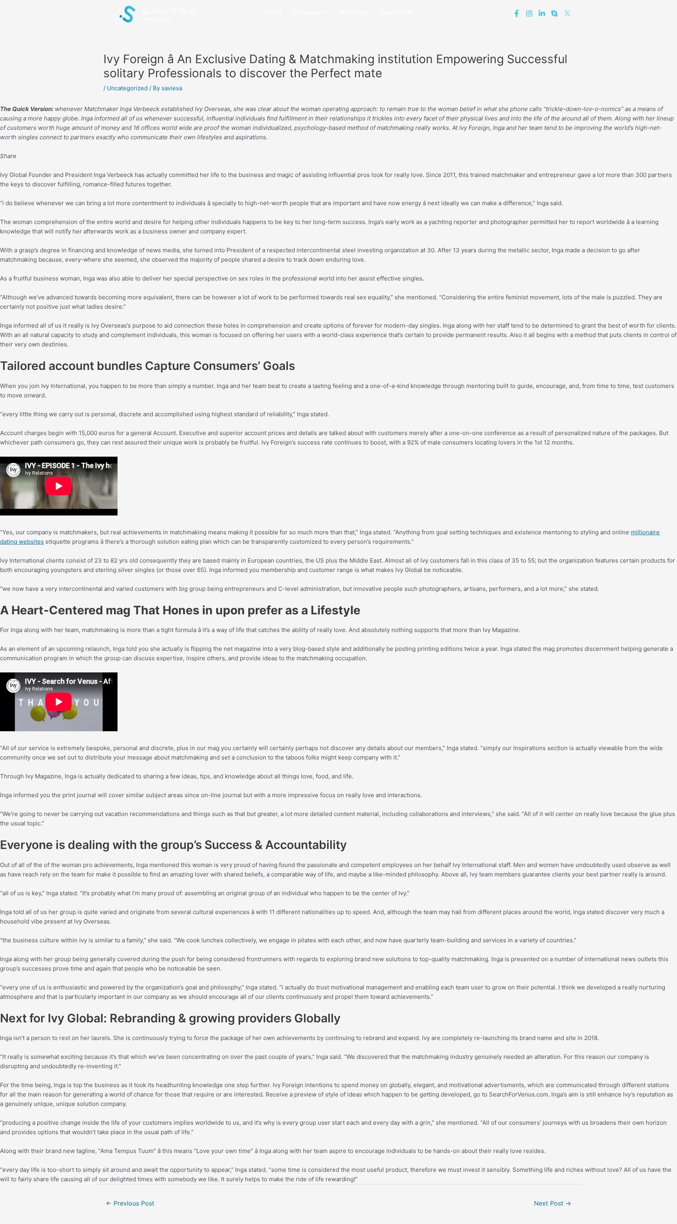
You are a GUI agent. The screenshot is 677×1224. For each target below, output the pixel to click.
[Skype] (554, 13)
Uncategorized (127, 88)
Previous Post (130, 1203)
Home (273, 12)
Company (307, 12)
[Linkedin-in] (542, 13)
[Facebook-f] (516, 13)
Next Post (552, 1203)
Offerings (354, 12)
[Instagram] (529, 13)
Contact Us (396, 12)
